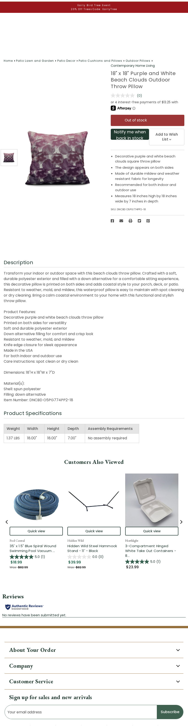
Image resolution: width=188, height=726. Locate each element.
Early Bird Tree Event (94, 47)
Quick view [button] (36, 531)
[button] (4, 4)
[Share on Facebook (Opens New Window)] (112, 221)
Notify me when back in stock (130, 134)
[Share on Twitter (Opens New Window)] (139, 221)
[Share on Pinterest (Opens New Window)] (148, 221)
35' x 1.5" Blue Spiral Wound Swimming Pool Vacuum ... (36, 548)
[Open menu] (7, 18)
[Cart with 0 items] (180, 18)
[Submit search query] (179, 35)
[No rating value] (124, 95)
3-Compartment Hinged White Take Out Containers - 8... (151, 551)
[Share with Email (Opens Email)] (121, 221)
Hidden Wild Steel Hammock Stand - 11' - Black (92, 548)
